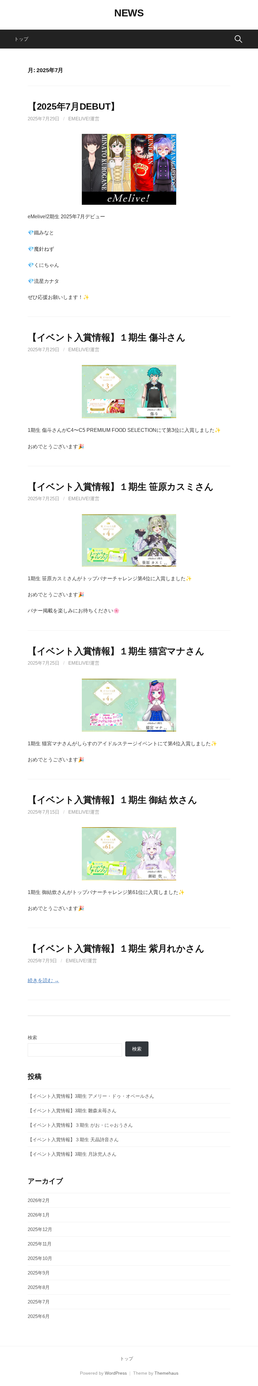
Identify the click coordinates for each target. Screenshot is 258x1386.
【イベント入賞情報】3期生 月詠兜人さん (72, 1154)
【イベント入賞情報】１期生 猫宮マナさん (116, 651)
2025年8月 (39, 1287)
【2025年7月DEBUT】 (74, 106)
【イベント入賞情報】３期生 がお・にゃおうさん (80, 1125)
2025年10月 (40, 1258)
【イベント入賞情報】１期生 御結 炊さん (112, 800)
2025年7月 (39, 1301)
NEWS (129, 13)
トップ (21, 39)
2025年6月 (39, 1316)
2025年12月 (40, 1229)
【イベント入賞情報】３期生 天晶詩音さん (73, 1139)
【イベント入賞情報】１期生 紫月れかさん (116, 948)
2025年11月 (40, 1243)
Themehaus (166, 1373)
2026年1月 (39, 1214)
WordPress (116, 1373)
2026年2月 (39, 1200)
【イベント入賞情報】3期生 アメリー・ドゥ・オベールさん (91, 1096)
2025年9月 (39, 1272)
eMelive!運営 (83, 118)
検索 (32, 1037)
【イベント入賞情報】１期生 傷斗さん (107, 337)
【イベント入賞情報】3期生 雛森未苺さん (72, 1110)
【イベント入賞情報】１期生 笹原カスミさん (121, 487)
